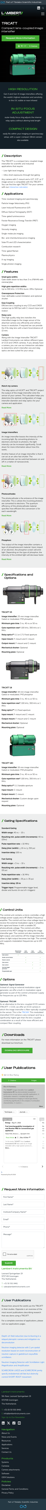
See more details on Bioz (38, 1173)
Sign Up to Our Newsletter (13, 1417)
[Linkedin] (3, 1423)
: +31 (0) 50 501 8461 (11, 1410)
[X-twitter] (8, 1423)
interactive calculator (18, 187)
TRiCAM (25, 1012)
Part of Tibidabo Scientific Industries (23, 1502)
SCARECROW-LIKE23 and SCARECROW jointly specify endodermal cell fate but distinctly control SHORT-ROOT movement (22, 1373)
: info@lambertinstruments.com (16, 1413)
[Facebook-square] (14, 1423)
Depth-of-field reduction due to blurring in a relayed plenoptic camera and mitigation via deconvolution (21, 1339)
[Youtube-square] (19, 1423)
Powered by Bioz (20, 51)
